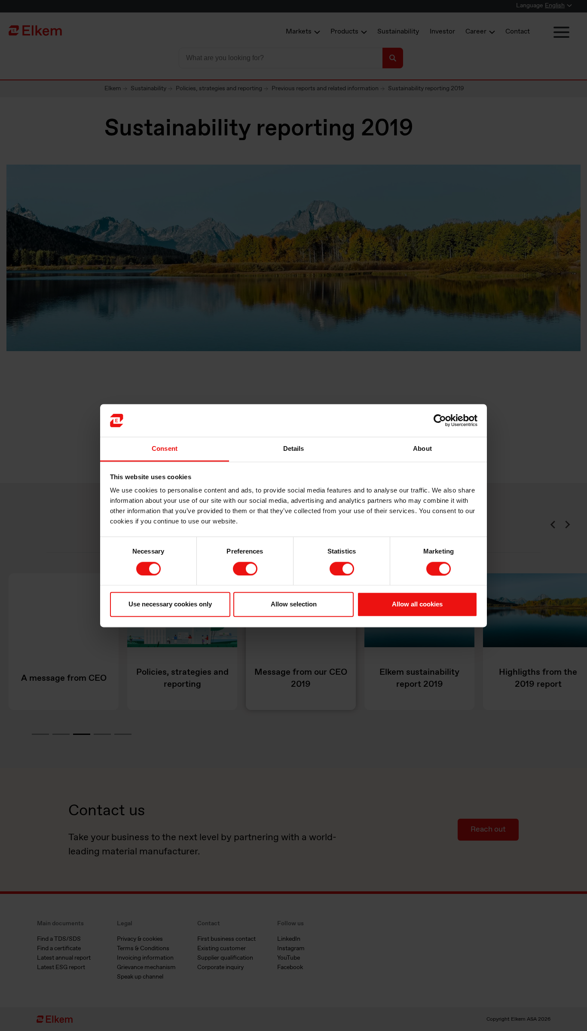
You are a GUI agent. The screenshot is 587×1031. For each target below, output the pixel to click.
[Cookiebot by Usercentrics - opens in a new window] (439, 420)
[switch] (245, 568)
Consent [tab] (164, 449)
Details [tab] (293, 449)
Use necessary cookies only (170, 604)
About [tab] (422, 449)
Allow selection (294, 604)
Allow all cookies (417, 604)
